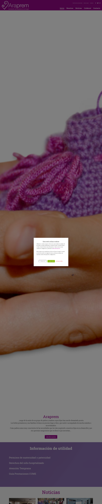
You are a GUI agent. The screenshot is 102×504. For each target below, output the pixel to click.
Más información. (56, 248)
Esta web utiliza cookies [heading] (51, 241)
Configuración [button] (42, 261)
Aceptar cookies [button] (51, 261)
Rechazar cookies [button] (59, 261)
